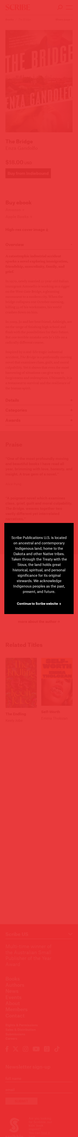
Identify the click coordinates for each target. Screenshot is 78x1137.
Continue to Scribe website (37, 603)
